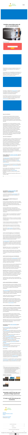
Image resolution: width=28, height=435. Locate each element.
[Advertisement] (14, 15)
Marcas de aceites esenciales (7, 416)
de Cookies (11, 413)
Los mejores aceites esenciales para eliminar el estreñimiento (12, 368)
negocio (9, 417)
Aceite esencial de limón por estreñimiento (10, 371)
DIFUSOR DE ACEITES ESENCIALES (14, 429)
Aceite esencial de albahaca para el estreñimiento (10, 372)
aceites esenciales (14, 90)
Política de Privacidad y (6, 413)
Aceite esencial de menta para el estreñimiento (10, 370)
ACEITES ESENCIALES (13, 424)
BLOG (13, 431)
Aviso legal (4, 412)
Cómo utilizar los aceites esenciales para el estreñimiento (11, 367)
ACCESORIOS (14, 427)
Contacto (4, 414)
